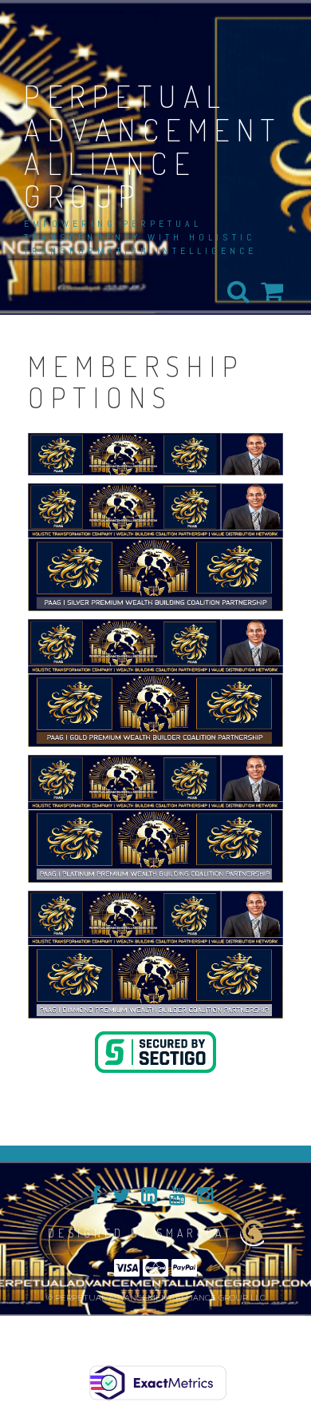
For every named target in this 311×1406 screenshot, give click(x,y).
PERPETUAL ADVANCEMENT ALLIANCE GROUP (153, 146)
